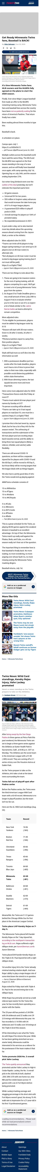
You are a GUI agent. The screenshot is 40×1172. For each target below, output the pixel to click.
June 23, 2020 (28, 268)
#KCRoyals (11, 498)
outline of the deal (9, 185)
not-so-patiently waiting (20, 111)
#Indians (10, 494)
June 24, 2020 (29, 150)
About (4, 1147)
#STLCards (10, 510)
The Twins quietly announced (14, 1064)
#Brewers (10, 507)
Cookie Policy (23, 1162)
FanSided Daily (24, 1155)
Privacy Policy (24, 1158)
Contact (5, 1151)
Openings (22, 1147)
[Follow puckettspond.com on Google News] (33, 586)
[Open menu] (3, 3)
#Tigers (10, 491)
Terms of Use (7, 1162)
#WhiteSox (11, 488)
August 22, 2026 (8, 982)
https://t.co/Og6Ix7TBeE (12, 265)
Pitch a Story (7, 1158)
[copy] (14, 48)
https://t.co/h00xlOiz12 (11, 147)
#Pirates (9, 513)
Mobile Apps (7, 1155)
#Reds (8, 516)
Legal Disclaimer (8, 1166)
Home (4, 659)
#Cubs (8, 504)
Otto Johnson (9, 44)
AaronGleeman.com (25, 946)
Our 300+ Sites (24, 1151)
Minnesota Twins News (15, 659)
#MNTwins (6, 482)
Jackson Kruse (9, 695)
